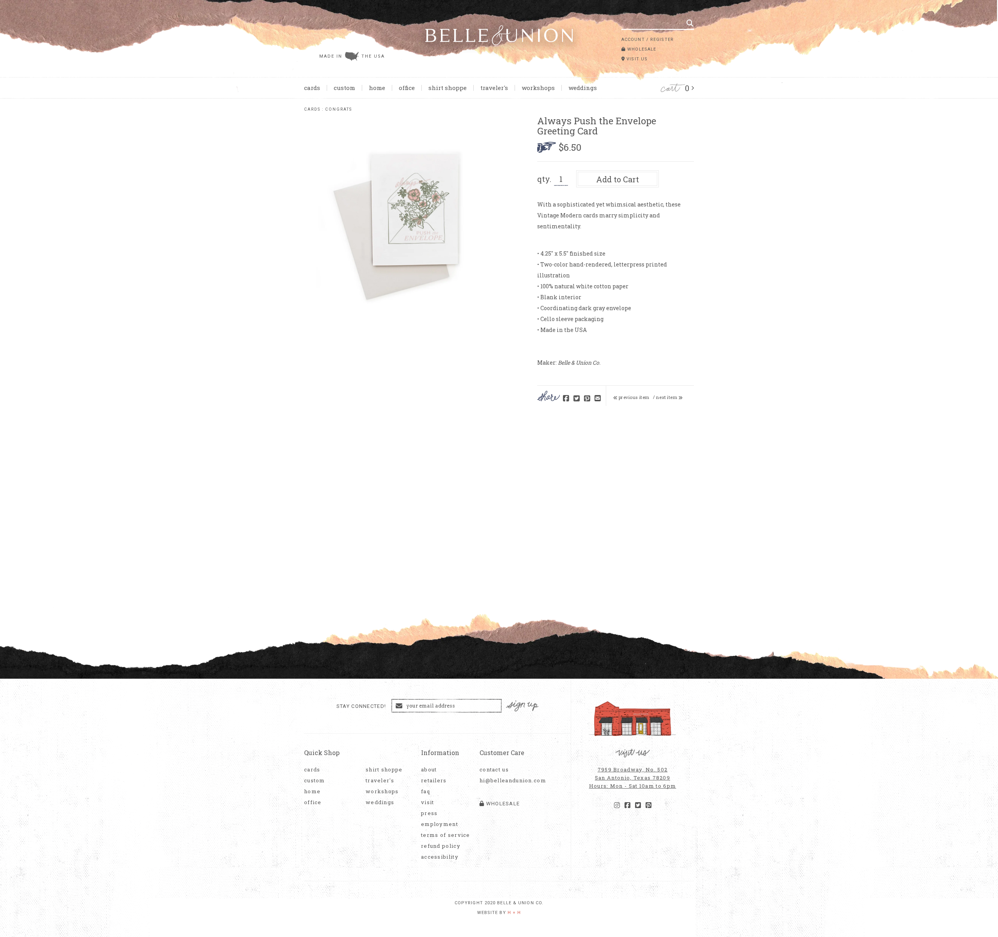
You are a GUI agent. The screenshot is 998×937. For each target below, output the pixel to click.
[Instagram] (617, 805)
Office (407, 88)
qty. (544, 179)
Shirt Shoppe (447, 88)
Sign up (522, 706)
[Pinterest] (648, 805)
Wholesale (641, 49)
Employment (439, 824)
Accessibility (439, 856)
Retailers (434, 780)
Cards (312, 88)
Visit (427, 802)
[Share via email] (598, 399)
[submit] (690, 22)
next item (667, 397)
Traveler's (494, 88)
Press (429, 813)
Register (662, 39)
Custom (344, 88)
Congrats (338, 109)
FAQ (425, 791)
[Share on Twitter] (576, 399)
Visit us (636, 59)
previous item (633, 397)
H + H (514, 912)
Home (377, 88)
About (429, 769)
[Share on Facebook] (566, 399)
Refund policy (440, 846)
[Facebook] (627, 805)
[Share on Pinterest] (587, 399)
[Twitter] (638, 805)
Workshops (538, 88)
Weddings (582, 88)
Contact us (494, 769)
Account (633, 39)
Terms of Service (445, 835)
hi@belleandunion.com (509, 780)
